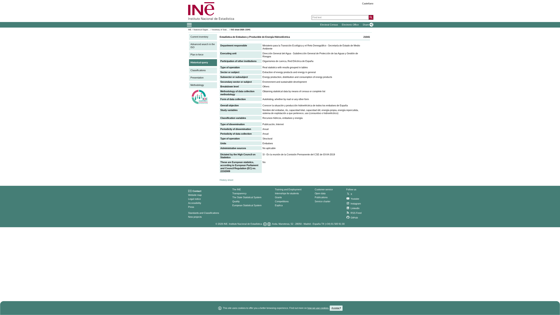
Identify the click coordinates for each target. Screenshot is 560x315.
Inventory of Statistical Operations (226, 30)
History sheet (226, 180)
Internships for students (287, 193)
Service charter (322, 201)
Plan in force (196, 54)
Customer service (324, 189)
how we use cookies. (318, 308)
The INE (236, 189)
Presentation (197, 77)
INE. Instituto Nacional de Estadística (243, 224)
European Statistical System (246, 205)
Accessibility (194, 203)
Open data (320, 193)
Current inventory (199, 37)
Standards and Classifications (203, 213)
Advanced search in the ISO (202, 46)
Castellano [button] (367, 3)
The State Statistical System (246, 197)
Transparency (239, 193)
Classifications (198, 70)
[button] (367, 24)
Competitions (282, 201)
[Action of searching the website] (371, 17)
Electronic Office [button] (350, 24)
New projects (195, 217)
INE (189, 30)
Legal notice (194, 199)
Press (191, 207)
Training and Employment (288, 189)
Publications (321, 197)
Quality (236, 201)
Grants (278, 197)
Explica (279, 205)
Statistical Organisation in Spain (206, 30)
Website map (195, 195)
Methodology (197, 85)
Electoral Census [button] (329, 24)
